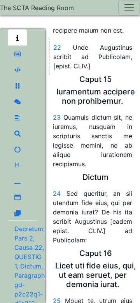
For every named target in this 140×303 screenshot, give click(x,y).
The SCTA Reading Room (37, 8)
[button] (17, 37)
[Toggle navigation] (129, 8)
